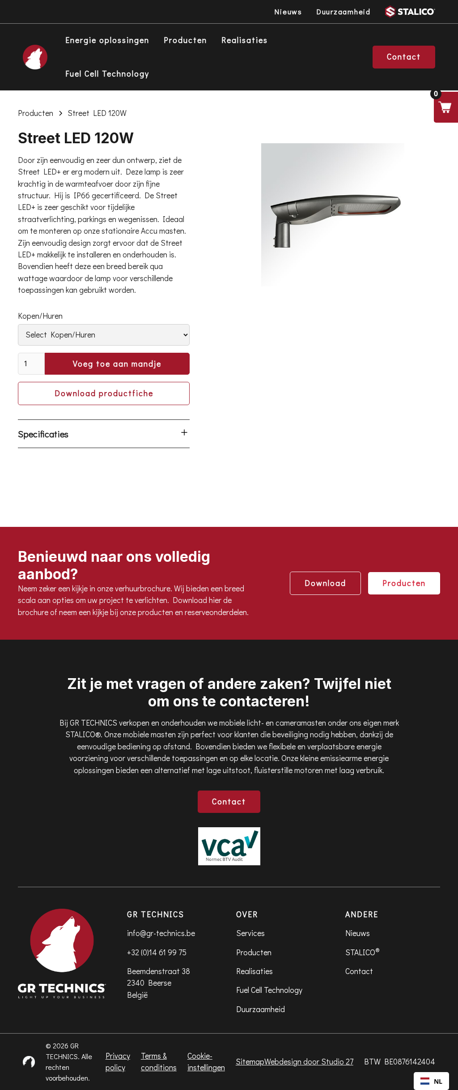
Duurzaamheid (260, 1009)
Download (325, 583)
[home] (35, 57)
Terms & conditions (159, 1062)
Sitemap (250, 1061)
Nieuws (357, 933)
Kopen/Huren (40, 316)
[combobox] (431, 1081)
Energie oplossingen (107, 40)
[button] (446, 107)
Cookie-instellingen (206, 1062)
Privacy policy (118, 1062)
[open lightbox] (332, 214)
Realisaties (244, 40)
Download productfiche (104, 393)
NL (438, 1081)
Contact (229, 801)
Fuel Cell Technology (107, 73)
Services (250, 933)
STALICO (362, 951)
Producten (185, 40)
